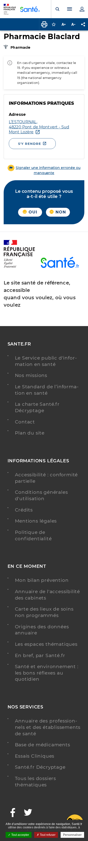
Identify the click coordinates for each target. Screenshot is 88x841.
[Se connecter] (81, 9)
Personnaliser (72, 835)
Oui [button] (32, 212)
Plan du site (30, 433)
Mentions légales (36, 521)
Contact (25, 422)
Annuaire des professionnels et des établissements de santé (48, 727)
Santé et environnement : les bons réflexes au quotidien (46, 673)
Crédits (24, 510)
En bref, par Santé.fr (40, 655)
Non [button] (60, 212)
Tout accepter (20, 835)
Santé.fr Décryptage (40, 767)
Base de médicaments (42, 745)
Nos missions (31, 375)
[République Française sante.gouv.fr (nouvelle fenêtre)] (19, 267)
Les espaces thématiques (46, 644)
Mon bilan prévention (42, 580)
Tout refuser (47, 835)
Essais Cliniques (35, 756)
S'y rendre (29, 144)
